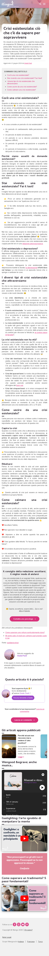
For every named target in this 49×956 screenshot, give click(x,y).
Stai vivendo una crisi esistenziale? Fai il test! (24, 78)
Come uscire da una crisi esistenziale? (22, 87)
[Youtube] (23, 924)
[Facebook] (14, 924)
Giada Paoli (28, 63)
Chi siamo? (28, 930)
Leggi (20, 757)
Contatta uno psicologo (23, 619)
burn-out (19, 385)
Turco (40, 942)
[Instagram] (18, 924)
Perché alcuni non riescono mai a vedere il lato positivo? (26, 739)
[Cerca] (40, 4)
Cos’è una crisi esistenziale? (18, 75)
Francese (31, 942)
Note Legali (6, 937)
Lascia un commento (23, 720)
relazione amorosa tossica (32, 244)
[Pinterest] (27, 924)
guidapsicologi (13, 643)
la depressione (31, 268)
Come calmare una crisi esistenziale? (21, 90)
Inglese (21, 942)
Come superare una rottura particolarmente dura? (25, 632)
